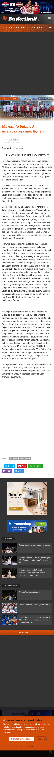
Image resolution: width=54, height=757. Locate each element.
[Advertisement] (27, 66)
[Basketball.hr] (21, 20)
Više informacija (27, 746)
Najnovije (8, 539)
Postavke (41, 739)
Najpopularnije (11, 586)
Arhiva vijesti (26, 632)
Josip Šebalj (14, 139)
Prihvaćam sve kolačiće (22, 739)
